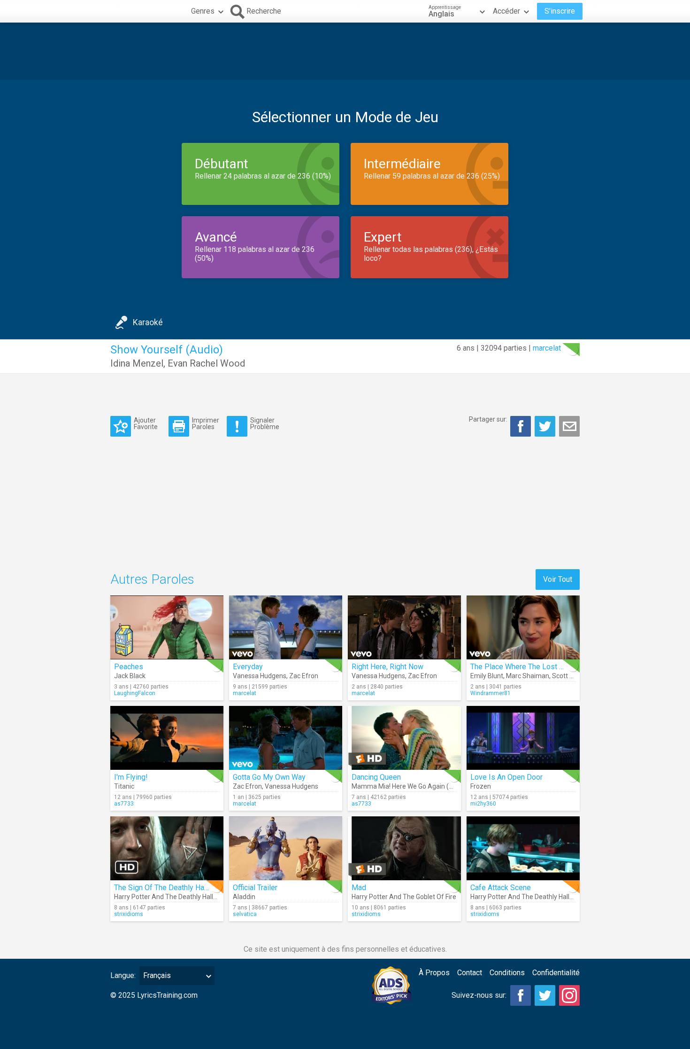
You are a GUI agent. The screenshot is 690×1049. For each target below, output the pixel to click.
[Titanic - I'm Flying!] (166, 738)
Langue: (123, 975)
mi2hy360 (483, 803)
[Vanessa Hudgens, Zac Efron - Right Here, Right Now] (404, 627)
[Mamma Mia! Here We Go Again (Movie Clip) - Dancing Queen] (404, 738)
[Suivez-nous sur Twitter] (545, 995)
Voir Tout (557, 579)
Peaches (128, 666)
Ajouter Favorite (146, 423)
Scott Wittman (573, 676)
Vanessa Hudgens (259, 676)
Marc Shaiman (527, 676)
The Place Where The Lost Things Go (531, 666)
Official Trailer (255, 887)
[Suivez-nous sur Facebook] (520, 995)
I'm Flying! (131, 777)
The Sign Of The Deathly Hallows (168, 887)
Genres (203, 11)
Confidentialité (556, 972)
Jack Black (130, 676)
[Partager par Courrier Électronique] (569, 426)
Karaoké (148, 322)
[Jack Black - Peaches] (166, 627)
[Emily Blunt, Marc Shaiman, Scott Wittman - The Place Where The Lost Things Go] (523, 627)
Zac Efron (303, 676)
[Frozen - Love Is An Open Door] (523, 738)
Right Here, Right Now (387, 666)
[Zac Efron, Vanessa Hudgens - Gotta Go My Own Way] (285, 738)
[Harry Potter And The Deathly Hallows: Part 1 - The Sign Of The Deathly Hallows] (166, 848)
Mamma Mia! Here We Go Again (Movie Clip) (416, 786)
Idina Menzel (136, 363)
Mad (359, 887)
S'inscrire (559, 11)
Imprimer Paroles (205, 423)
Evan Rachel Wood (206, 363)
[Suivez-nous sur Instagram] (569, 995)
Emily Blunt (486, 676)
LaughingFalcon (134, 693)
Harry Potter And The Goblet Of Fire (404, 896)
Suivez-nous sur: (479, 995)
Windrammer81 (490, 693)
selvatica (245, 914)
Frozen (480, 786)
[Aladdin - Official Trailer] (285, 848)
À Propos (434, 972)
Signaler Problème (264, 423)
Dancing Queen (376, 777)
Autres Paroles (152, 579)
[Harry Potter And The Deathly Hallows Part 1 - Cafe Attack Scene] (523, 848)
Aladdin (244, 896)
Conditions (507, 972)
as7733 (124, 803)
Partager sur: (488, 419)
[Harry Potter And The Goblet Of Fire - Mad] (404, 848)
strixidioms (128, 914)
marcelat (547, 348)
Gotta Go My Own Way (269, 777)
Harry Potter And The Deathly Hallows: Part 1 (180, 896)
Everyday (248, 666)
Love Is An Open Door (506, 777)
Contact (469, 972)
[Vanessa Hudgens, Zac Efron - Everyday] (285, 627)
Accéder (506, 11)
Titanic (124, 786)
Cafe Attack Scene (500, 887)
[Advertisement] (345, 51)
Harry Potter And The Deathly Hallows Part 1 (535, 896)
